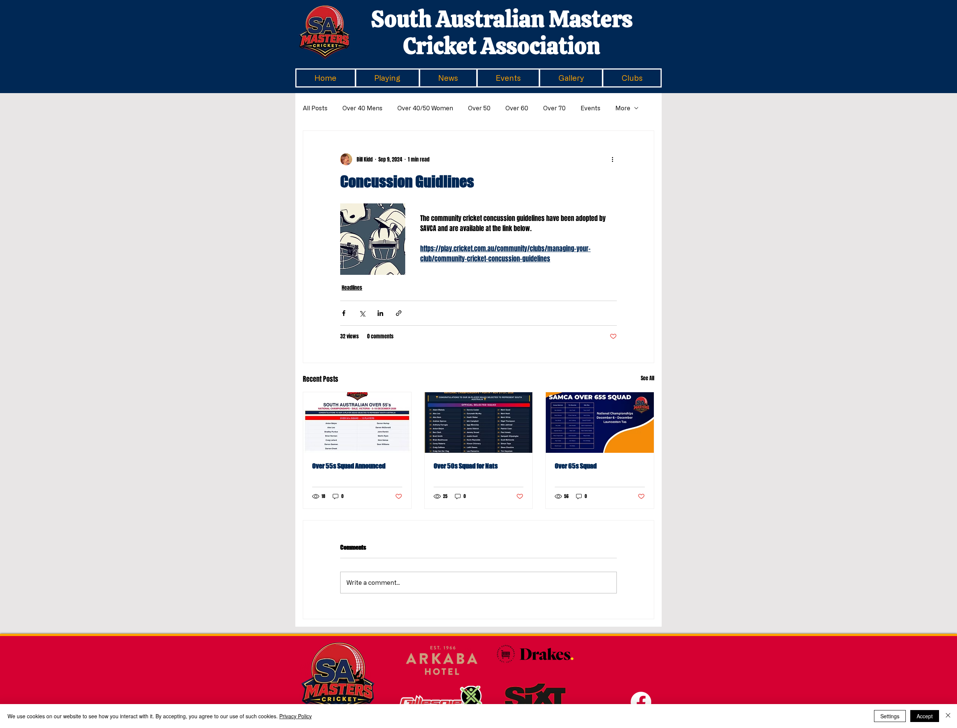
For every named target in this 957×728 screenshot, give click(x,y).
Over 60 (516, 108)
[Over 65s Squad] (600, 422)
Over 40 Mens (362, 108)
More (622, 108)
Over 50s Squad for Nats (466, 466)
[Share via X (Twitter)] (362, 313)
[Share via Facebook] (343, 313)
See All (647, 378)
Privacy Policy (295, 716)
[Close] (948, 716)
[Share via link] (398, 313)
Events (590, 108)
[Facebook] (641, 702)
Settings (889, 716)
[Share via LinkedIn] (380, 313)
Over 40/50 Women (425, 108)
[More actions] (612, 159)
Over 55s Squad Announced (348, 466)
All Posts (315, 108)
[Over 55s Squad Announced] (357, 422)
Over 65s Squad (576, 466)
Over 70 (554, 108)
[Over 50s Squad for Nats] (479, 422)
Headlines (352, 288)
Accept (925, 716)
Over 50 (479, 108)
